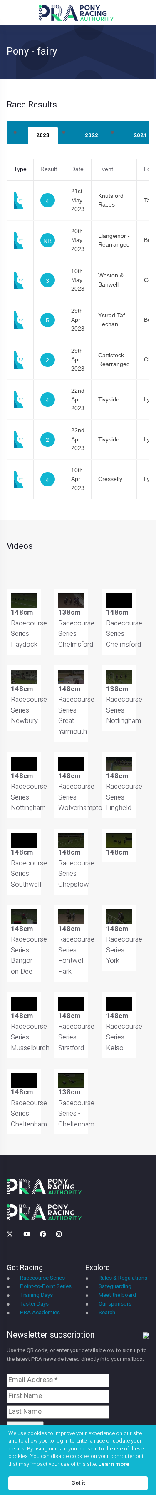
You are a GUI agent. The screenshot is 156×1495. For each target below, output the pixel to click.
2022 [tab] (91, 135)
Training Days (36, 1295)
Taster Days (34, 1304)
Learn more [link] (113, 1464)
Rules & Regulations (123, 1278)
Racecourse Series (42, 1278)
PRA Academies (40, 1312)
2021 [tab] (140, 135)
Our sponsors (115, 1304)
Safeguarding (115, 1286)
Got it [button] (78, 1483)
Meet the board (117, 1295)
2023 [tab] (43, 135)
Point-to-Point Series (46, 1286)
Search (107, 1312)
